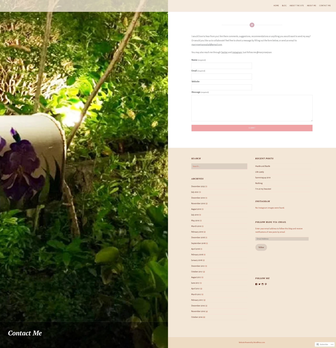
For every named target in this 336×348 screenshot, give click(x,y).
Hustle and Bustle (262, 166)
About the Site (297, 6)
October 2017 (196, 272)
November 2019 (198, 203)
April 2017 (195, 289)
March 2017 (196, 294)
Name (198, 60)
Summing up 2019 (263, 178)
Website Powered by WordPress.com (252, 342)
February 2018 (197, 255)
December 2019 (198, 198)
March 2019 (196, 226)
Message (200, 92)
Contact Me (325, 6)
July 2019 (195, 215)
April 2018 (195, 249)
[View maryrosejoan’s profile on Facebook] (256, 284)
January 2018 (196, 260)
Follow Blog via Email (270, 222)
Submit (252, 128)
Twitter (224, 52)
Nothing (258, 183)
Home (276, 6)
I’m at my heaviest (263, 189)
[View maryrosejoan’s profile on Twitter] (259, 284)
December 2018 (198, 237)
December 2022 (198, 186)
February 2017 (197, 300)
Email (198, 71)
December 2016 (198, 306)
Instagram (237, 52)
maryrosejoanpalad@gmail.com (206, 44)
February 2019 (197, 232)
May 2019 (195, 221)
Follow (261, 247)
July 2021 (194, 192)
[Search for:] (219, 166)
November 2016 (198, 311)
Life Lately (259, 172)
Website (195, 81)
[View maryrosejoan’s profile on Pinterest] (266, 284)
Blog (284, 6)
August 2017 (196, 277)
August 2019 (196, 209)
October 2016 (197, 317)
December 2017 (198, 266)
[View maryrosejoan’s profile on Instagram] (263, 284)
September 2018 (198, 243)
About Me (311, 6)
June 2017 (195, 283)
